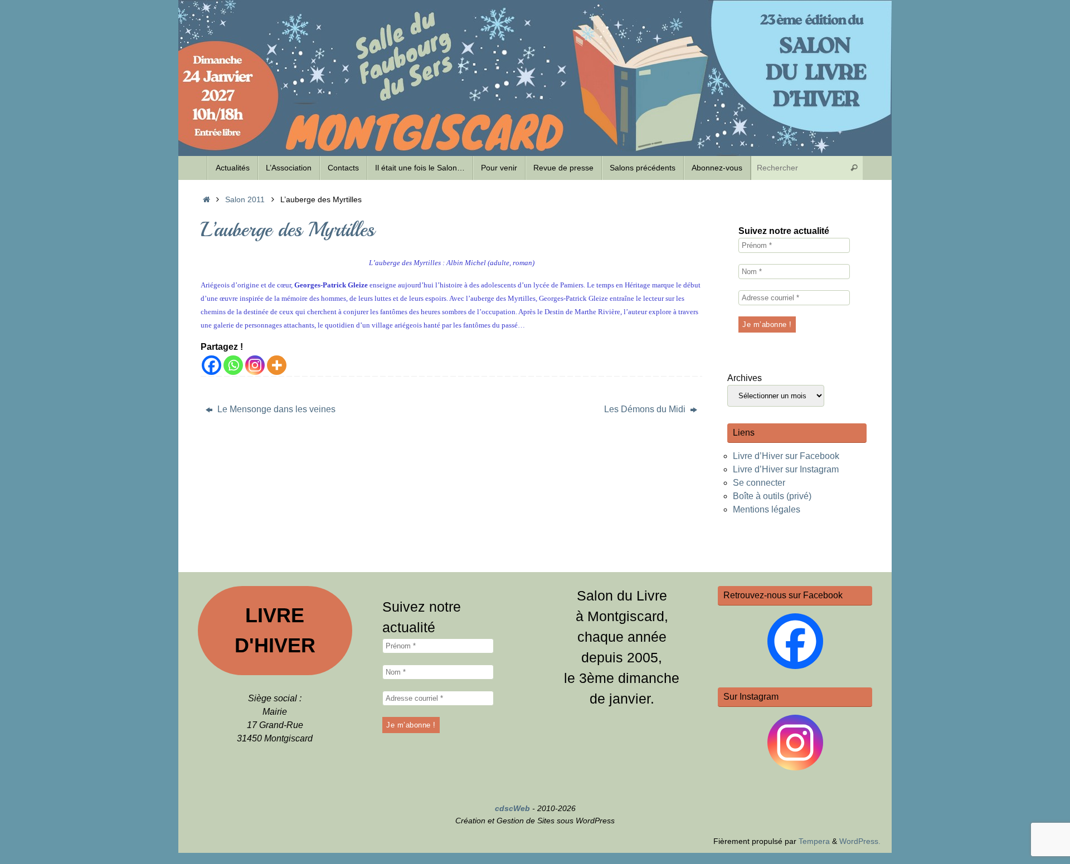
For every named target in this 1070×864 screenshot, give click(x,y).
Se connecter (759, 482)
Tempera (814, 841)
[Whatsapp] (233, 365)
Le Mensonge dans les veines (275, 409)
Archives (744, 378)
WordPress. (860, 841)
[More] (276, 365)
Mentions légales (766, 509)
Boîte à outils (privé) (772, 496)
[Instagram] (255, 365)
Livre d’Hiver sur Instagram (786, 469)
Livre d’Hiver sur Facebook (786, 456)
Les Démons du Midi (646, 409)
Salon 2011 (245, 199)
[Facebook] (211, 365)
